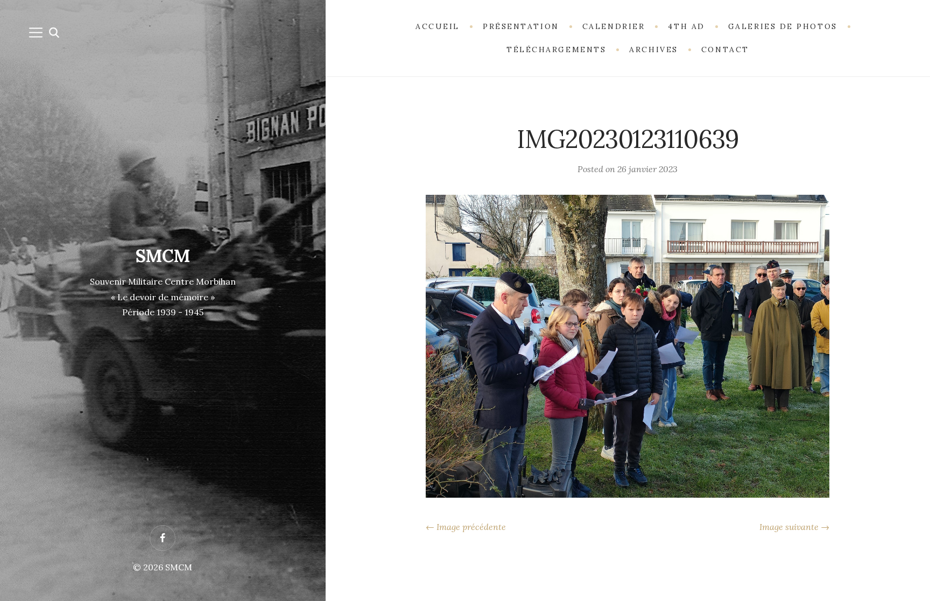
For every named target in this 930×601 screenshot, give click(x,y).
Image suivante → (794, 526)
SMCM (163, 256)
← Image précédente (466, 526)
